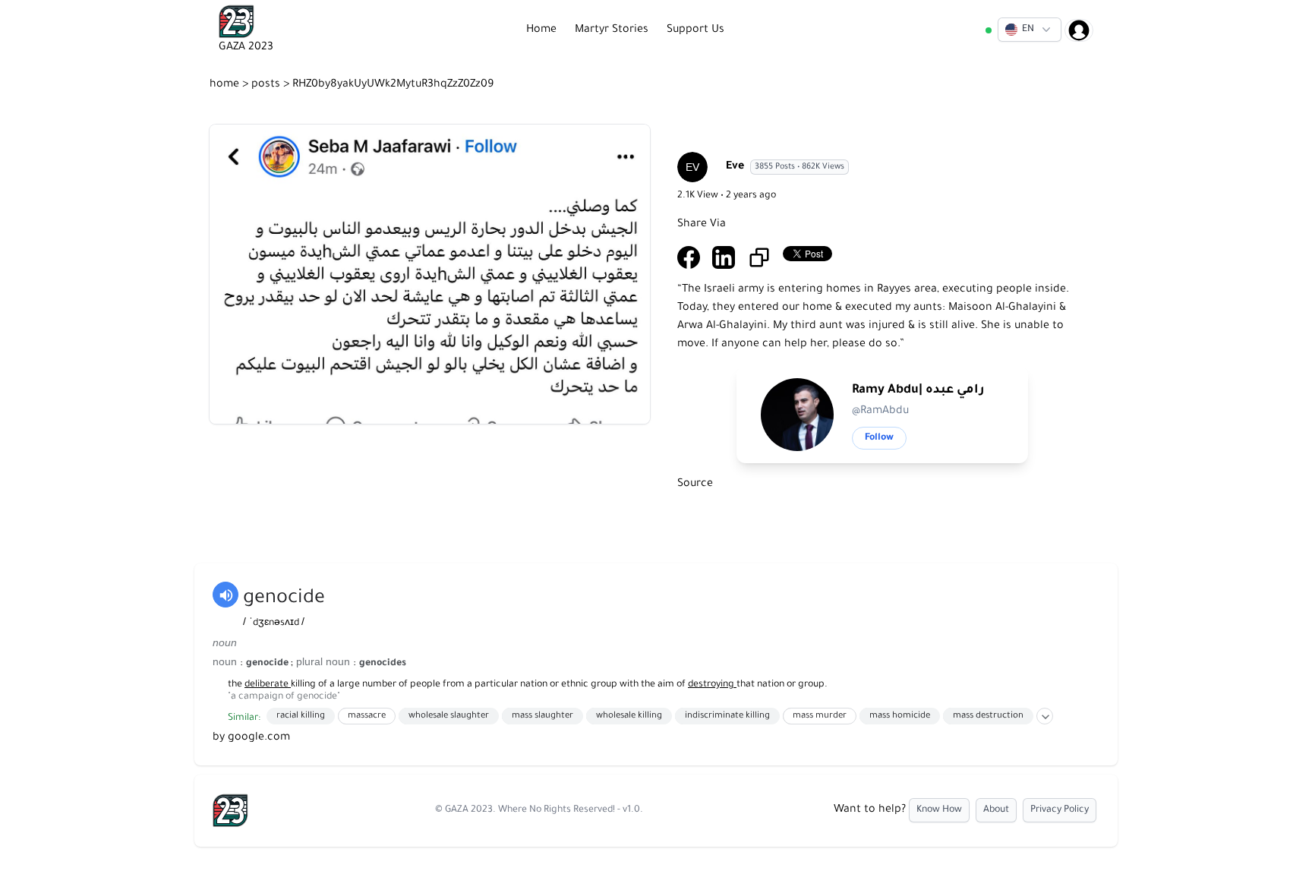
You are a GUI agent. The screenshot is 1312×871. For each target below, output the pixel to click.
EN (1028, 29)
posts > (271, 85)
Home (541, 30)
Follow (879, 438)
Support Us (695, 30)
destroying (712, 685)
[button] (1029, 29)
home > (230, 85)
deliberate (267, 685)
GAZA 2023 (469, 810)
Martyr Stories (611, 30)
